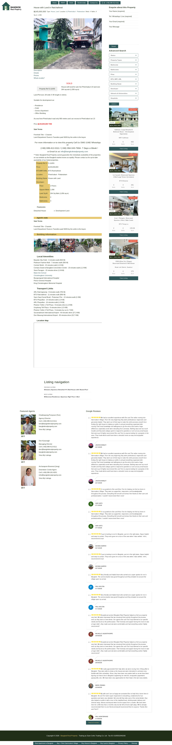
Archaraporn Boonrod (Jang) (49, 466)
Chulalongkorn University (43, 275)
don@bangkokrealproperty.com (50, 449)
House (53, 11)
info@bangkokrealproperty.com (74, 152)
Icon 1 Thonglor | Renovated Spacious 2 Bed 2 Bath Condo (123, 219)
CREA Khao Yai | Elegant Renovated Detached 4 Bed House (124, 262)
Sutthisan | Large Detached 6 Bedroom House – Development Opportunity (123, 132)
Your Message (114, 27)
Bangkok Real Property (69, 736)
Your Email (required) (116, 21)
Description (38, 70)
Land (57, 11)
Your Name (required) (117, 11)
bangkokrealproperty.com (48, 426)
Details (36, 73)
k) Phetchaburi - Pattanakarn (75, 11)
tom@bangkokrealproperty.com (50, 424)
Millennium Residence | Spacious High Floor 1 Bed (62, 396)
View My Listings (45, 429)
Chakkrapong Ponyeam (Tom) (49, 415)
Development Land (62, 211)
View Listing (123, 148)
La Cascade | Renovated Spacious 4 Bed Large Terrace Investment (123, 176)
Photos (36, 75)
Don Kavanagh (44, 441)
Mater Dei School (40, 273)
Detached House (40, 211)
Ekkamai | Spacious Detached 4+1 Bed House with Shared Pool (66, 388)
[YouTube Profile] (22, 436)
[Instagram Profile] (24, 436)
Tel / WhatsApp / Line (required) (120, 16)
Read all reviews (93, 722)
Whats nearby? (39, 78)
